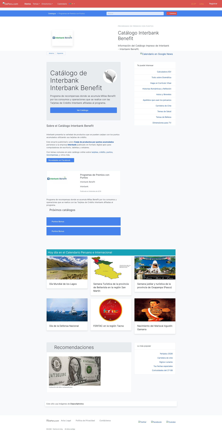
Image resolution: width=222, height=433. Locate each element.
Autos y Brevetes (164, 94)
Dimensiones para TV (162, 123)
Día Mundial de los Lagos (63, 284)
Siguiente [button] (60, 53)
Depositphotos (77, 404)
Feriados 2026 (166, 354)
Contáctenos (105, 420)
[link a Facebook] (156, 422)
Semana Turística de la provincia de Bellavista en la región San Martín (111, 287)
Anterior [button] (51, 53)
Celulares (172, 13)
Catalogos (52, 13)
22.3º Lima (197, 4)
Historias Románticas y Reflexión (157, 89)
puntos (109, 152)
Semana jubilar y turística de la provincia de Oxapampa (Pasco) (154, 286)
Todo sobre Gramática (162, 77)
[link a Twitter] (142, 422)
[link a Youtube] (171, 422)
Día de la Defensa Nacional (64, 326)
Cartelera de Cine (164, 106)
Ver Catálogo (83, 110)
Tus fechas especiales (163, 366)
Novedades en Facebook (59, 160)
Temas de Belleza (164, 117)
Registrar (213, 3)
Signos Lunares (166, 362)
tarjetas (95, 152)
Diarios (27, 4)
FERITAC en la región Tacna (108, 326)
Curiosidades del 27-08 (162, 370)
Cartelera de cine (165, 358)
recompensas (52, 155)
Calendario (62, 4)
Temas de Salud (164, 111)
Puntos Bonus (58, 221)
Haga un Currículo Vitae (161, 83)
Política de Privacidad (85, 420)
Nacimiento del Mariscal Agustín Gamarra (154, 328)
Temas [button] (35, 4)
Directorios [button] (46, 4)
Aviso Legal (66, 420)
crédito (102, 152)
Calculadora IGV (164, 72)
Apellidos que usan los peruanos (157, 100)
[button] (72, 4)
